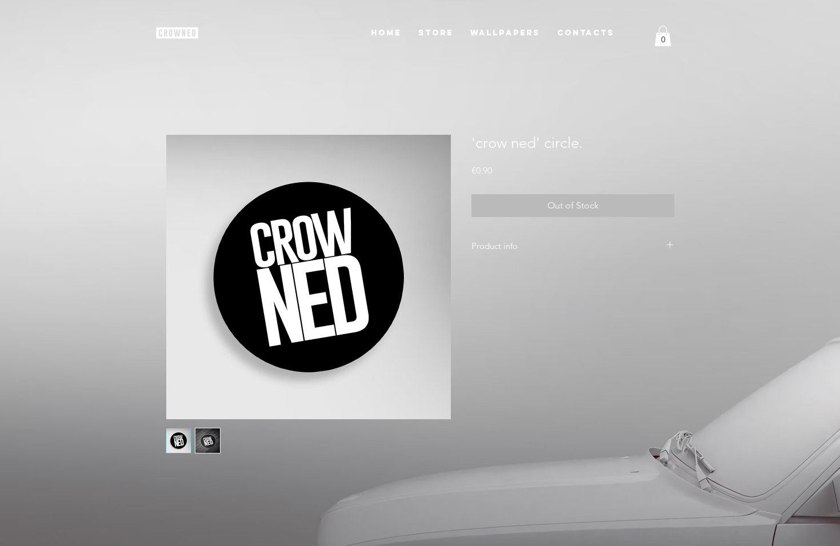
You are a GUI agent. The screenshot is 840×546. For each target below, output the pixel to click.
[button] (436, 33)
